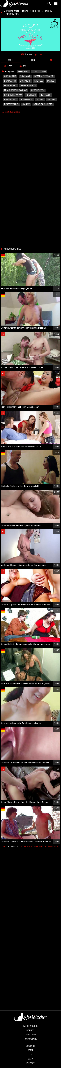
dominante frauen (43, 76)
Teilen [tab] (32, 60)
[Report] (51, 60)
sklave (26, 104)
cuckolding (10, 76)
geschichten (37, 90)
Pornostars (30, 1039)
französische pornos (15, 90)
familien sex (10, 85)
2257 (30, 1059)
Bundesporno (30, 1026)
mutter (51, 99)
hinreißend (10, 99)
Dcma (30, 1050)
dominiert (25, 81)
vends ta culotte (43, 104)
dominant (25, 76)
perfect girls (11, 104)
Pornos (30, 1030)
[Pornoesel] (14, 3)
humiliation (26, 99)
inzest (40, 99)
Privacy (31, 1063)
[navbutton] (56, 4)
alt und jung (13, 846)
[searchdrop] (49, 4)
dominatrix (10, 81)
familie (50, 81)
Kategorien (30, 1035)
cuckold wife (39, 71)
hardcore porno (13, 95)
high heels (45, 95)
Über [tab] (10, 60)
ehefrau (38, 81)
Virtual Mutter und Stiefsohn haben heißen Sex (39, 846)
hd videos (31, 95)
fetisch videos (28, 85)
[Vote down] (40, 54)
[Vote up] (35, 54)
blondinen (23, 71)
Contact (30, 1046)
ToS (30, 1054)
